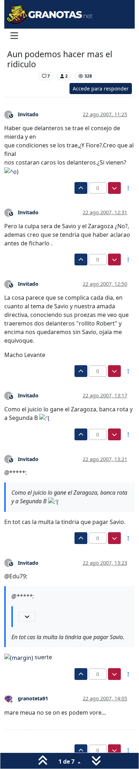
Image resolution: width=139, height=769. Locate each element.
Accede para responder (101, 88)
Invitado (28, 114)
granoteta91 (33, 698)
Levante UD (21, 76)
